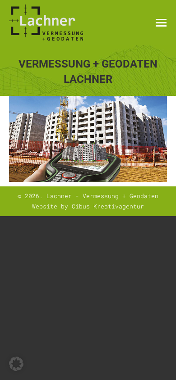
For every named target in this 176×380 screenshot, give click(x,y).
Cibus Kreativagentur (108, 206)
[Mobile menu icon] (161, 22)
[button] (16, 364)
